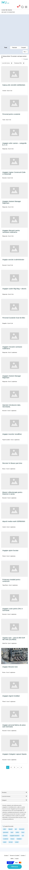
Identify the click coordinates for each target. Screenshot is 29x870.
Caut (23, 832)
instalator (19, 838)
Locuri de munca (6, 63)
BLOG (16, 858)
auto (12, 832)
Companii (23, 47)
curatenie (5, 838)
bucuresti (21, 829)
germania (5, 832)
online (17, 832)
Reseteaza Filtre (18, 63)
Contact (6, 855)
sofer (4, 829)
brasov (12, 838)
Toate (5, 47)
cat (23, 835)
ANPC (12, 858)
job (16, 829)
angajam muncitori (14, 835)
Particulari (14, 47)
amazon (5, 835)
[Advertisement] (14, 30)
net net (10, 842)
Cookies (23, 855)
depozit (10, 829)
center (16, 842)
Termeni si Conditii (14, 855)
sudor (4, 842)
